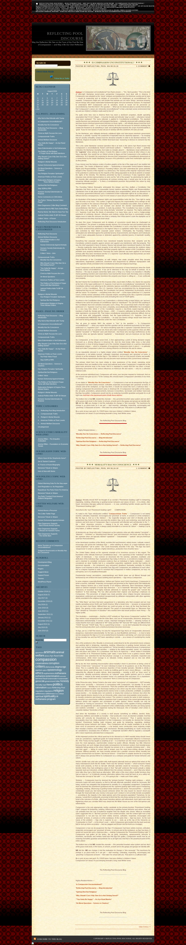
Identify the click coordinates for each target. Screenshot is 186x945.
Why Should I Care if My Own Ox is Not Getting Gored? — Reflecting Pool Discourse (108, 445)
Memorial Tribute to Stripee (48, 468)
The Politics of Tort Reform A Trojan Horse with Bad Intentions (64, 10)
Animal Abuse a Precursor (47, 510)
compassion (46, 659)
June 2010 (42, 631)
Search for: (39, 640)
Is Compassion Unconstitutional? (129, 3)
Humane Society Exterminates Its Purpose (113, 11)
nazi (44, 685)
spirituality (50, 696)
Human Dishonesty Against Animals (91, 9)
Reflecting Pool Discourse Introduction (52, 222)
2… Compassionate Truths (48, 414)
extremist (63, 676)
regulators (48, 691)
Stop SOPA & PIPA (44, 188)
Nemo (50, 684)
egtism (45, 670)
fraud (45, 678)
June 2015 (42, 611)
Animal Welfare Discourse (76, 4)
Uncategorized (43, 427)
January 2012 (43, 618)
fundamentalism (53, 678)
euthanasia (60, 673)
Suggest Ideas (43, 572)
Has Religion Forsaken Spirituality (119, 7)
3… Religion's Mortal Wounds (49, 417)
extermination (52, 676)
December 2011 (44, 621)
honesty (64, 681)
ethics (39, 673)
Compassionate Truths (128, 4)
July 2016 (41, 604)
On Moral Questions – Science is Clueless (84, 7)
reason (49, 688)
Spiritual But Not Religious (48, 9)
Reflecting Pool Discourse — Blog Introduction (60, 3)
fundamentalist (63, 678)
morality (38, 685)
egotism (38, 670)
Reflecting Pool (58, 687)
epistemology (54, 669)
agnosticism (39, 652)
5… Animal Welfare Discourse (49, 424)
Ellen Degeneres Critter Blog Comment (52, 205)
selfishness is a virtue (54, 693)
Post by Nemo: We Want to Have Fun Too (53, 212)
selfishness (40, 693)
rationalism (41, 687)
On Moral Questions (47, 277)
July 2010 (41, 627)
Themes (41, 578)
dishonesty (50, 667)
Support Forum (43, 575)
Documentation (43, 565)
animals (50, 652)
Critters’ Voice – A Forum (47, 218)
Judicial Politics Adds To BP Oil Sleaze (77, 11)
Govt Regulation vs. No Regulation (50, 487)
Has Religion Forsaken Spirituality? (51, 174)
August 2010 (42, 624)
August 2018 (42, 595)
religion (59, 690)
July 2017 (41, 598)
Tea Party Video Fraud (48, 357)
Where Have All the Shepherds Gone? (52, 458)
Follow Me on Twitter (61, 78)
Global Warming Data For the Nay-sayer (52, 483)
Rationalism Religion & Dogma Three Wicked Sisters (115, 10)
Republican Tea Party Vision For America (53, 490)
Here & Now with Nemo (46, 471)
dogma (58, 667)
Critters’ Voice (68, 9)
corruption (53, 663)
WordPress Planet (44, 582)
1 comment (142, 66)
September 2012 (44, 614)
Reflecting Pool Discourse (47, 234)
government (50, 681)
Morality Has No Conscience (51, 4)
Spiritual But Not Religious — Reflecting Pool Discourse (97, 441)
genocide (40, 681)
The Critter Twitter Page (46, 514)
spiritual (39, 696)
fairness (38, 678)
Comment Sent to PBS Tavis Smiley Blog (53, 209)
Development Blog (45, 562)
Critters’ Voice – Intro (48, 253)
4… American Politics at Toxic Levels (51, 420)
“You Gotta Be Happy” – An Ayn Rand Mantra (137, 6)
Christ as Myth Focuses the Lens (104, 4)
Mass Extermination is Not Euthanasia (52, 6)
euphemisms (49, 673)
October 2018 (43, 591)
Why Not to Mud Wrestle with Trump (98, 3)
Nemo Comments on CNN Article (50, 197)
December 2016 (44, 601)
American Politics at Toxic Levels (51, 7)
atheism (47, 656)
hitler (58, 681)
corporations (41, 663)
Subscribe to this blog (49, 939)
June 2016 (42, 608)
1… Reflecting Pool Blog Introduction (51, 411)
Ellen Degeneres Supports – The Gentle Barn (47, 535)
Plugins (40, 569)
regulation (39, 691)
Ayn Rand (54, 656)
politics (58, 684)
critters (40, 666)
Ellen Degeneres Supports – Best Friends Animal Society (49, 524)
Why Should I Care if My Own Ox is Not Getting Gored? (93, 6)
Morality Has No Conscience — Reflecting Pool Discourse (98, 434)
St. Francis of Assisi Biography (49, 465)
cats (61, 655)
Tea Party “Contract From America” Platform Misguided (50, 497)
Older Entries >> (145, 927)
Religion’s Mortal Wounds (47, 11)
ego (64, 667)
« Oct (37, 109)
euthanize (40, 676)
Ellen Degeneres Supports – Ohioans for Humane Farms (49, 530)
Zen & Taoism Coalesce (46, 461)
